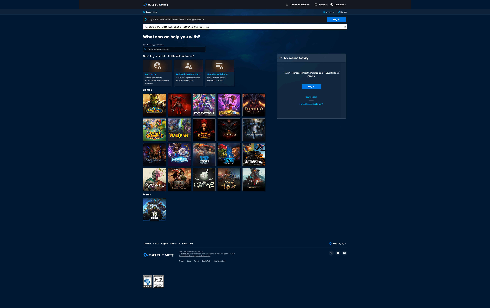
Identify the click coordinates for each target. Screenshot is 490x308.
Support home (151, 12)
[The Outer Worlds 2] (204, 179)
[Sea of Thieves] (229, 179)
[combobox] (174, 49)
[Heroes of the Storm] (179, 154)
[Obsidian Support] (154, 179)
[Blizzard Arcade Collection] (204, 154)
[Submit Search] (145, 49)
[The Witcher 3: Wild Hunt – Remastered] (253, 179)
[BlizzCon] (154, 209)
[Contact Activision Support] (253, 154)
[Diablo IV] (179, 105)
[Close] (345, 26)
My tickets (329, 12)
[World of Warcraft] (154, 105)
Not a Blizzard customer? (311, 104)
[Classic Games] (229, 154)
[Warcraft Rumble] (154, 129)
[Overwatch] (204, 105)
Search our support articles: (153, 45)
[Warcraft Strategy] (179, 129)
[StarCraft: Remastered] (154, 154)
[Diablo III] (229, 129)
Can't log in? (311, 97)
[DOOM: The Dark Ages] (179, 179)
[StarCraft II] (253, 129)
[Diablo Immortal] (253, 105)
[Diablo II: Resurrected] (204, 129)
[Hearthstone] (229, 105)
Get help (343, 12)
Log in (336, 19)
